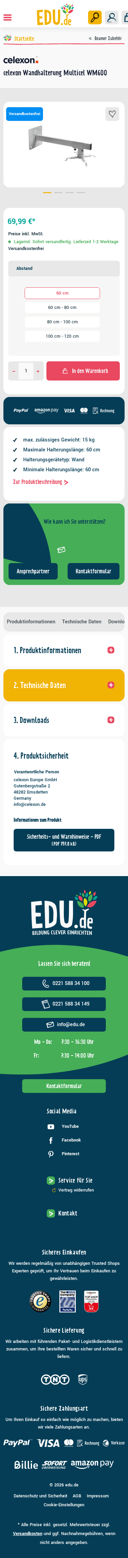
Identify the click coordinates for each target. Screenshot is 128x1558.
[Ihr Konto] (111, 17)
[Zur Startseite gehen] (55, 14)
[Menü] (7, 17)
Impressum (98, 1496)
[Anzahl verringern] (13, 370)
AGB (77, 1496)
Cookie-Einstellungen (64, 1505)
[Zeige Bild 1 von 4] (47, 193)
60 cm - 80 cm (62, 307)
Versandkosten (27, 1534)
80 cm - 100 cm (62, 322)
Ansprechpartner (33, 571)
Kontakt (67, 1213)
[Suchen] (94, 17)
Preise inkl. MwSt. (26, 234)
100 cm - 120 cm (62, 336)
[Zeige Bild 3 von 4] (70, 193)
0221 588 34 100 (71, 983)
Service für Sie (75, 1180)
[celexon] (64, 60)
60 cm (62, 293)
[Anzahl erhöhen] (38, 370)
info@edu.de (71, 1024)
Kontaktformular (93, 571)
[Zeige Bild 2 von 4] (58, 193)
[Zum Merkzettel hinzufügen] (112, 114)
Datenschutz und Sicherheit (40, 1496)
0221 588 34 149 (71, 1004)
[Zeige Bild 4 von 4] (81, 193)
